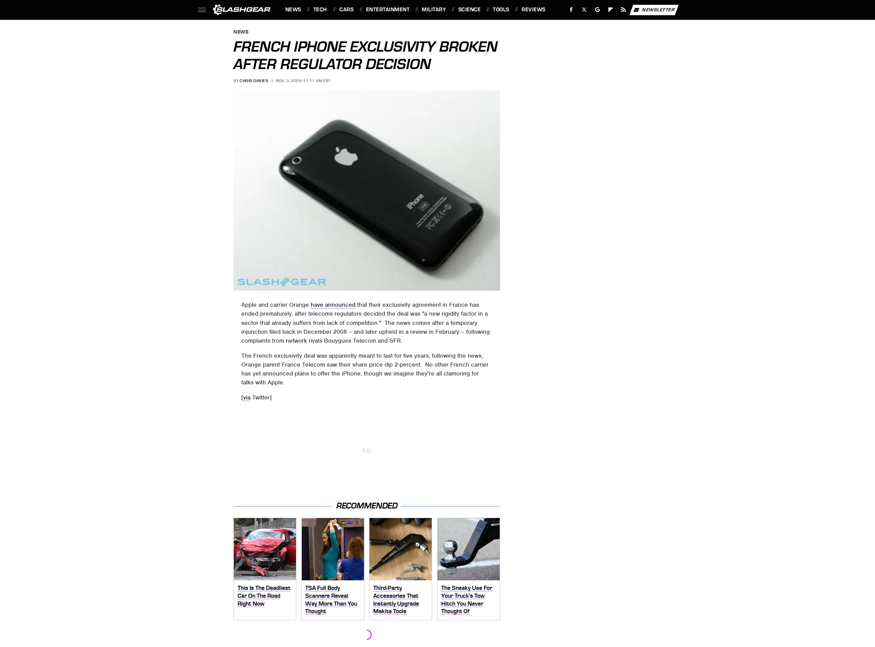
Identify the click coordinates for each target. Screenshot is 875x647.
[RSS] (623, 9)
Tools (501, 9)
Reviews (533, 9)
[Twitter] (584, 9)
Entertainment (387, 9)
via (247, 397)
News (293, 9)
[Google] (597, 9)
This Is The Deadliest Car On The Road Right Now (264, 595)
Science (469, 9)
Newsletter (658, 9)
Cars (346, 9)
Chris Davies (254, 80)
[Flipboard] (611, 9)
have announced (333, 304)
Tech (320, 9)
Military (434, 9)
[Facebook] (571, 9)
